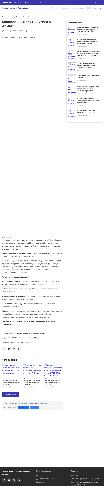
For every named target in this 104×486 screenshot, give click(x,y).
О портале (64, 8)
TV (15, 2)
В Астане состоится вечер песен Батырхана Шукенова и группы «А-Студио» (87, 41)
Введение (74, 475)
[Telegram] (14, 349)
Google (35, 407)
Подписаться (10, 394)
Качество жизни (78, 8)
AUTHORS (28, 2)
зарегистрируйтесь (32, 403)
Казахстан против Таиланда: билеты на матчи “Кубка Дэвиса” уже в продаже (87, 29)
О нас (38, 475)
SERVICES (37, 2)
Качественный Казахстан (15, 8)
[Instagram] (14, 480)
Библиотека (91, 8)
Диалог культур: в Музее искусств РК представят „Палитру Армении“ (86, 65)
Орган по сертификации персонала (85, 479)
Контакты (40, 482)
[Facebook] (4, 349)
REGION (20, 2)
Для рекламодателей (44, 479)
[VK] (19, 480)
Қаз (100, 2)
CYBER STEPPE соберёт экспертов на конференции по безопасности (88, 100)
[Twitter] (9, 349)
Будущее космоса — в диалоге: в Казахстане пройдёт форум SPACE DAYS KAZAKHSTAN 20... (88, 53)
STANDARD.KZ (7, 2)
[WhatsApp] (19, 349)
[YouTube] (9, 480)
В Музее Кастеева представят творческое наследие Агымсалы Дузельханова (88, 89)
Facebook (24, 407)
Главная (55, 8)
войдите (45, 403)
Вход (94, 2)
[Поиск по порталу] (100, 7)
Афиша (11, 17)
